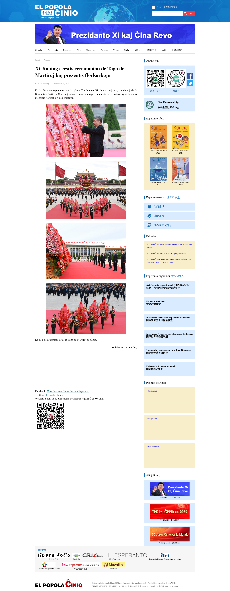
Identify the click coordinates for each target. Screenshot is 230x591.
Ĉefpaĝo (37, 60)
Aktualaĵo (47, 60)
